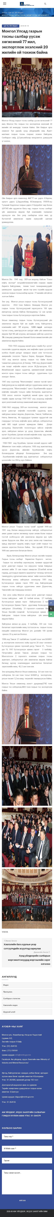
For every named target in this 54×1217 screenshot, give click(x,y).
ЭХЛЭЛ (4, 13)
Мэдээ (5, 985)
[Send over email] (51, 614)
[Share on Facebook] (51, 603)
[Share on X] (51, 608)
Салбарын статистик (11, 998)
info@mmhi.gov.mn (23, 1055)
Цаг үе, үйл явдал (16, 13)
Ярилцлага (7, 992)
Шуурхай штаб (9, 1012)
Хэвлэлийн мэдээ (10, 1005)
